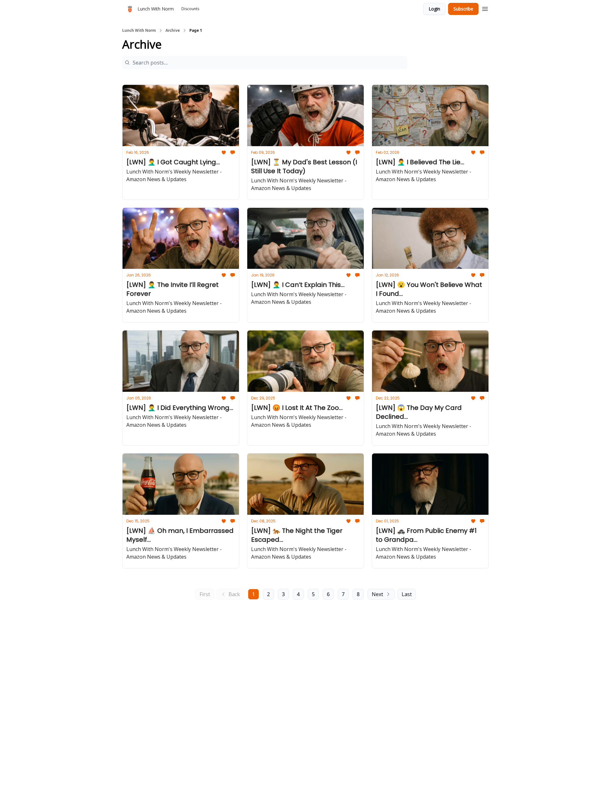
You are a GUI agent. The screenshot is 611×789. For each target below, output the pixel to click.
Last (407, 594)
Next (377, 594)
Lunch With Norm (139, 30)
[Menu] (485, 8)
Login (434, 9)
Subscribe (463, 9)
